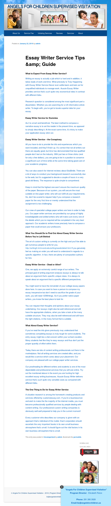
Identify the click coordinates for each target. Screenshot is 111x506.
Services (70, 33)
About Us (16, 33)
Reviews (59, 33)
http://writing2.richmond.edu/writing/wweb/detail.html (48, 248)
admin (38, 43)
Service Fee (29, 33)
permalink (77, 437)
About (80, 33)
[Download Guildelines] (89, 455)
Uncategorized (49, 437)
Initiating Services (45, 33)
